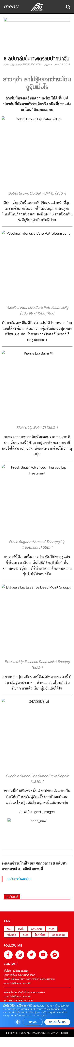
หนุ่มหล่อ (11, 935)
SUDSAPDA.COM (32, 65)
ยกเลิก (33, 1022)
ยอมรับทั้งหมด (57, 1022)
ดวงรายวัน (58, 935)
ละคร (25, 935)
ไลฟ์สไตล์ (40, 935)
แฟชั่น (21, 929)
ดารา (51, 929)
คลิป (9, 929)
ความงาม (36, 929)
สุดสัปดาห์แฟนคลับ (18, 879)
